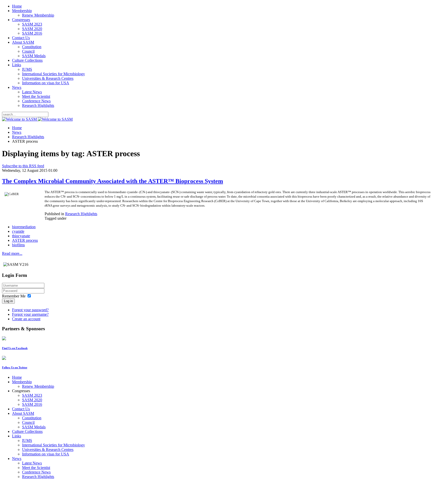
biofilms (18, 245)
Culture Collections (27, 60)
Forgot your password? (30, 310)
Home (17, 6)
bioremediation (24, 227)
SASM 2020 (32, 29)
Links (16, 65)
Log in (8, 301)
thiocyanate (21, 236)
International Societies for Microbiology (53, 74)
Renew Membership (38, 15)
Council (28, 51)
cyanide (18, 231)
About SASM (23, 42)
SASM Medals (34, 56)
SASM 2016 (32, 33)
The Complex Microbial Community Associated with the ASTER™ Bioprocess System (112, 181)
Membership (22, 11)
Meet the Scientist (36, 96)
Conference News (36, 101)
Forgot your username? (30, 314)
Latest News (32, 92)
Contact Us (21, 38)
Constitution (31, 47)
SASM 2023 (32, 24)
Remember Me (14, 296)
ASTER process (25, 240)
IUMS (27, 69)
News (16, 87)
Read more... (12, 253)
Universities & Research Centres (47, 78)
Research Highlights (38, 105)
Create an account (26, 319)
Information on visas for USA (45, 83)
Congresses (21, 20)
